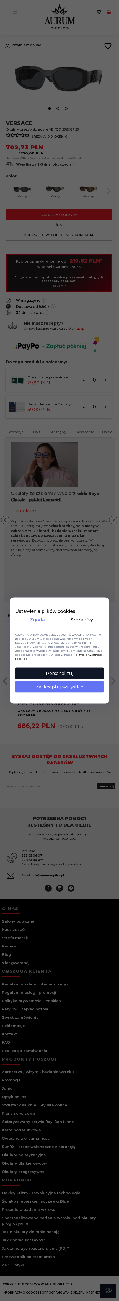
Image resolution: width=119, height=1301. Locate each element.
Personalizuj (59, 673)
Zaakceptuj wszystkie (59, 686)
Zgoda (37, 619)
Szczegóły (81, 619)
